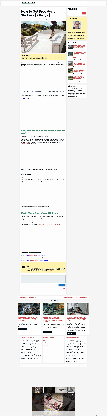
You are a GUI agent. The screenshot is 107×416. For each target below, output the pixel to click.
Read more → (23, 329)
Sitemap (45, 345)
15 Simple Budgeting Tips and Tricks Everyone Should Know (75, 297)
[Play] (61, 390)
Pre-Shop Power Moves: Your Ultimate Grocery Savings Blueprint (79, 70)
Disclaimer (84, 365)
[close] (54, 411)
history (35, 91)
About (44, 340)
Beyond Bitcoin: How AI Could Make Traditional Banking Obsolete (79, 46)
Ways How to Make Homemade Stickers (49, 224)
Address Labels (33, 255)
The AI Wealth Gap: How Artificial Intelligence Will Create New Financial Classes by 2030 (79, 55)
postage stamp (25, 143)
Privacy (80, 365)
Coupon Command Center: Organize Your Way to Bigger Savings (79, 63)
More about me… (51, 270)
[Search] (84, 13)
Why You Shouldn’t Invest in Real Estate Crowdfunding (78, 77)
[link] (34, 395)
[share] (73, 394)
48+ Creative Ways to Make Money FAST (28, 297)
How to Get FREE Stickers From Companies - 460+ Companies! (50, 395)
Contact (45, 343)
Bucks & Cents (27, 365)
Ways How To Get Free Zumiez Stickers (31, 258)
